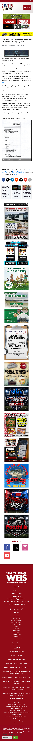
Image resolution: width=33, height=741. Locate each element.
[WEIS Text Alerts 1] (16, 450)
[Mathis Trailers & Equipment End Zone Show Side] (16, 399)
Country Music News (16, 622)
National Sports (16, 634)
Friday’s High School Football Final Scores (16, 663)
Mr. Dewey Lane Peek (16, 655)
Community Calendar (16, 620)
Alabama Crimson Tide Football (16, 704)
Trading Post (16, 719)
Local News (16, 628)
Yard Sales (16, 723)
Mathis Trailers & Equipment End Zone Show (16, 716)
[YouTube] (18, 609)
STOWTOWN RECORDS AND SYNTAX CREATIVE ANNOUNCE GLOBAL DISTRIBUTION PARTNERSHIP (5, 191)
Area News (16, 616)
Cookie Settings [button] (7, 737)
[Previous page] (3, 160)
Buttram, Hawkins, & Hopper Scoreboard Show (16, 712)
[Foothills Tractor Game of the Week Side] (16, 526)
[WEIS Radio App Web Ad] (16, 253)
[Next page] (6, 160)
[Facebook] (11, 609)
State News (17, 641)
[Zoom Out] (14, 160)
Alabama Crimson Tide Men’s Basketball (16, 706)
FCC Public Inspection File (16, 604)
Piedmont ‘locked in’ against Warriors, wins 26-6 (16, 667)
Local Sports (16, 630)
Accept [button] (15, 737)
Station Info (16, 596)
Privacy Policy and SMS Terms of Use (16, 601)
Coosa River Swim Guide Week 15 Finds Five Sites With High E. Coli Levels (16, 194)
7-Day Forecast (16, 702)
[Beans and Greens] (16, 424)
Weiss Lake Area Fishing (16, 721)
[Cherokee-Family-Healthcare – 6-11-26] (16, 342)
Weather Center (16, 643)
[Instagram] (22, 609)
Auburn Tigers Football (16, 708)
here (3, 82)
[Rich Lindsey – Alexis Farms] (16, 307)
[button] (30, 1)
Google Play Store (18, 172)
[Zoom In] (17, 160)
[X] (15, 609)
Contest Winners (16, 714)
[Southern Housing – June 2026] (16, 223)
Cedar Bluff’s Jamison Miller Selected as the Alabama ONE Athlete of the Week (27, 194)
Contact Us (16, 591)
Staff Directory (16, 593)
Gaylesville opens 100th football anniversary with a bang (16, 677)
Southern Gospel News (17, 638)
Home (16, 626)
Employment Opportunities (16, 599)
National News (16, 632)
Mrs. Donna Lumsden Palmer (16, 651)
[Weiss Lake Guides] (16, 475)
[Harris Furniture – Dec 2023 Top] (16, 373)
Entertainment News (16, 624)
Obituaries (16, 636)
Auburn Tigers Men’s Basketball (16, 710)
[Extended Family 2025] (16, 278)
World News (16, 645)
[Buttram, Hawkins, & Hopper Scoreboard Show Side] (16, 501)
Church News (16, 618)
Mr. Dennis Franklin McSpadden (16, 659)
